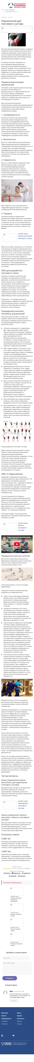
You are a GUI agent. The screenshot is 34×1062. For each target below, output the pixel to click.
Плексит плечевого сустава (15, 929)
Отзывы (19, 1024)
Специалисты (6, 1019)
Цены (19, 1013)
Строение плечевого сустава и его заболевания (16, 899)
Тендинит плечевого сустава (16, 915)
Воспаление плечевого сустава (16, 944)
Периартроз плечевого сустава (23, 805)
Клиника (4, 1013)
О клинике (4, 1021)
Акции (19, 1016)
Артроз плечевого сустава (22, 527)
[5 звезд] (10, 868)
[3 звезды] (7, 868)
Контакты (20, 1019)
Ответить (14, 1000)
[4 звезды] (8, 868)
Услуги (3, 1016)
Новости (19, 1021)
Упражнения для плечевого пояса (25, 237)
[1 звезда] (4, 868)
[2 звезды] (5, 868)
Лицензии (4, 1024)
